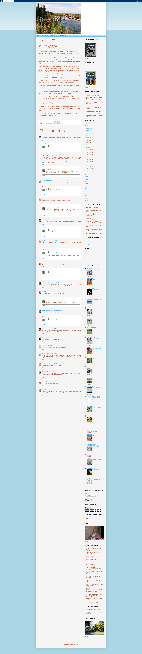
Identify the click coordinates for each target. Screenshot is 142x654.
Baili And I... (89, 376)
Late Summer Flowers (97, 348)
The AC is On (89, 268)
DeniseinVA (44, 381)
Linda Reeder (45, 282)
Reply (43, 140)
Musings (88, 307)
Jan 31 (90, 149)
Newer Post (41, 419)
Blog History (45, 35)
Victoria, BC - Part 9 (96, 387)
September (89, 133)
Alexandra (44, 353)
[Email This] (53, 122)
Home (38, 35)
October (89, 132)
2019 (87, 181)
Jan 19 (90, 159)
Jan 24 (90, 156)
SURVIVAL (90, 164)
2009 (87, 198)
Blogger (76, 644)
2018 (87, 183)
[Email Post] (51, 121)
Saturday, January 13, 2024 (49, 135)
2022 (87, 176)
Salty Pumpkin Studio (46, 310)
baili (43, 371)
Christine (44, 263)
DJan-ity (88, 458)
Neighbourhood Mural (96, 318)
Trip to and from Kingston (97, 299)
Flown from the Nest (96, 269)
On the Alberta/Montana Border (93, 396)
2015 (87, 188)
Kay (43, 389)
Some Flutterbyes (96, 469)
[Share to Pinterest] (59, 122)
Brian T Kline (90, 240)
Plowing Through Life (91, 478)
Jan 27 (90, 152)
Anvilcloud (44, 219)
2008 (87, 200)
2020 (87, 179)
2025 (87, 125)
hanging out (95, 328)
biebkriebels (89, 434)
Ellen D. (43, 240)
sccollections (89, 366)
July (88, 137)
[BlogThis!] (55, 122)
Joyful (43, 291)
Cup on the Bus (90, 406)
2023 (87, 174)
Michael (94, 358)
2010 (87, 197)
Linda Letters (89, 347)
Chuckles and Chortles (97, 479)
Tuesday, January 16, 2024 (49, 371)
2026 (87, 123)
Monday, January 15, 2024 (52, 363)
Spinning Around (96, 338)
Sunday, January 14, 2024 (52, 353)
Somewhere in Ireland (91, 327)
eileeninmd (44, 180)
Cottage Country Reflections (93, 298)
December (89, 128)
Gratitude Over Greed (97, 397)
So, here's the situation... (97, 407)
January (89, 147)
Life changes (89, 455)
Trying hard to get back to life (92, 431)
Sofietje (94, 435)
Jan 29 (90, 150)
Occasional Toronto (91, 317)
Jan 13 (90, 161)
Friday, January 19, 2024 (49, 389)
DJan (43, 328)
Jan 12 (90, 163)
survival (43, 123)
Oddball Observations (91, 444)
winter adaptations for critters (50, 123)
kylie (43, 135)
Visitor (86, 65)
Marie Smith (44, 198)
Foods (94, 279)
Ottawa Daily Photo (91, 337)
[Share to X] (56, 122)
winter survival (58, 123)
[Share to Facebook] (58, 122)
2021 (87, 178)
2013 (87, 191)
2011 (87, 195)
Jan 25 (90, 154)
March (88, 144)
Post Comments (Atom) (48, 421)
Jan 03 (90, 171)
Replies (44, 143)
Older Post (78, 419)
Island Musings (90, 454)
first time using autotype (97, 459)
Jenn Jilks (44, 363)
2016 (87, 186)
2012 (87, 193)
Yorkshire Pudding (90, 357)
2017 (87, 184)
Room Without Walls (91, 468)
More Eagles (95, 417)
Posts (88, 493)
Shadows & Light (90, 288)
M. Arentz (89, 242)
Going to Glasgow (90, 426)
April (88, 142)
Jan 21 (90, 157)
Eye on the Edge (90, 430)
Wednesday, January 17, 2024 (53, 381)
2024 (87, 127)
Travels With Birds (90, 386)
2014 (87, 190)
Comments (89, 495)
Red (46, 146)
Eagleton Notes (90, 425)
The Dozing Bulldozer (96, 289)
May (88, 140)
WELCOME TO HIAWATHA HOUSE (58, 35)
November (89, 130)
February (89, 145)
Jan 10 (90, 166)
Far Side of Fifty (45, 345)
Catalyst (44, 337)
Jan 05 (90, 170)
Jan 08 (90, 168)
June (88, 139)
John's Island (89, 415)
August (88, 135)
